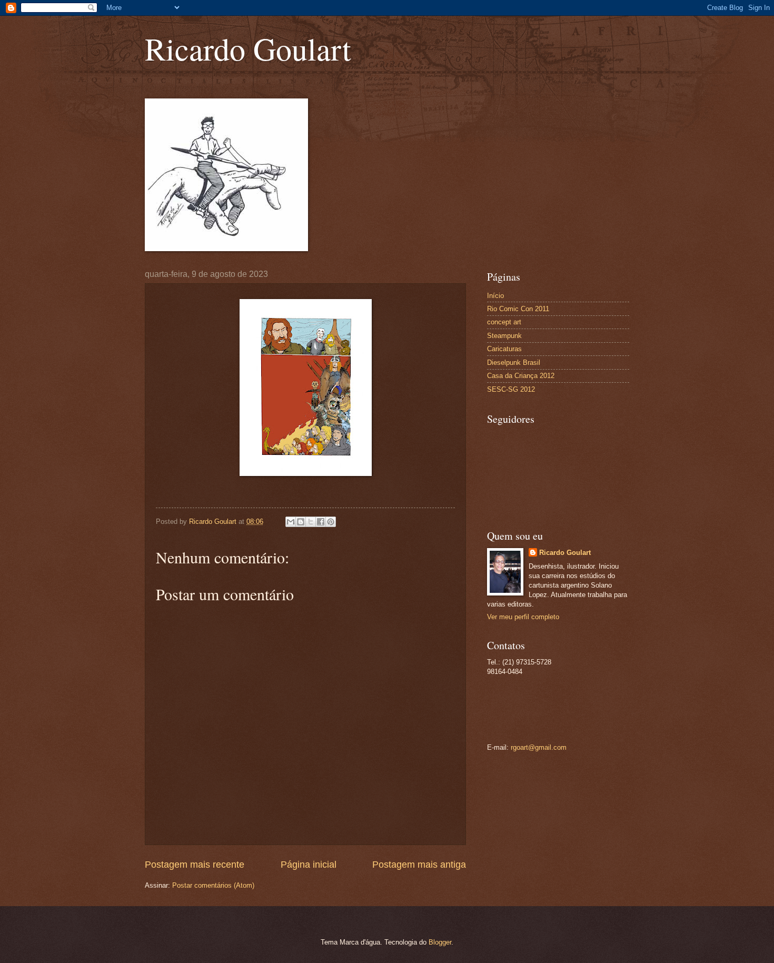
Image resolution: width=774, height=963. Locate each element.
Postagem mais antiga (419, 864)
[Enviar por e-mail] (290, 522)
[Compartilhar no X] (310, 522)
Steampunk (504, 336)
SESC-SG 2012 (511, 389)
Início (495, 296)
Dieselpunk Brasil (513, 362)
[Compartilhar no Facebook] (320, 522)
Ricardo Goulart (248, 48)
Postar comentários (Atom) (213, 885)
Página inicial (308, 864)
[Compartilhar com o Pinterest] (330, 522)
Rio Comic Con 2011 (518, 309)
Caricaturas (504, 349)
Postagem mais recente (194, 864)
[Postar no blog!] (300, 522)
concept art (504, 322)
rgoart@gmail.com (539, 747)
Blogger (440, 942)
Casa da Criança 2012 (520, 376)
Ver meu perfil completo (523, 617)
